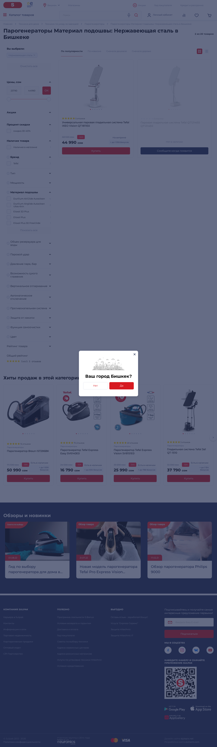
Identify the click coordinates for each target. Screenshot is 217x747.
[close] (134, 354)
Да (121, 385)
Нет (95, 385)
